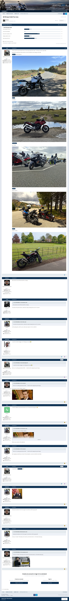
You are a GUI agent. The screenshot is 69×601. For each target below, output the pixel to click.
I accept (64, 598)
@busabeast (14, 143)
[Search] (67, 11)
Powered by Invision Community (63, 594)
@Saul (13, 97)
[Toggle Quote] (13, 302)
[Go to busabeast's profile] (7, 324)
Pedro (7, 299)
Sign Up (63, 5)
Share (57, 20)
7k (7, 329)
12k (7, 310)
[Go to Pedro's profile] (7, 304)
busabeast (7, 318)
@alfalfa (14, 188)
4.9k (7, 58)
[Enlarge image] (39, 76)
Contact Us (7, 595)
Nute (7, 405)
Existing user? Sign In (56, 5)
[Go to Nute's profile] (7, 410)
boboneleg (7, 339)
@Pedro (14, 54)
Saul (8, 19)
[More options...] (65, 48)
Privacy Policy (3, 595)
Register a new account (19, 582)
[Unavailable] (39, 251)
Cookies (11, 595)
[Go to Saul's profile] (4, 20)
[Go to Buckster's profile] (7, 283)
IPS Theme (3, 594)
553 (7, 415)
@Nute (14, 228)
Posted (14, 48)
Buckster (7, 278)
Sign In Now (50, 582)
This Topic (63, 11)
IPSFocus (7, 594)
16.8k (7, 288)
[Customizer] (66, 5)
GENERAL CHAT (13, 21)
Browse (4, 11)
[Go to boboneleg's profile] (7, 344)
